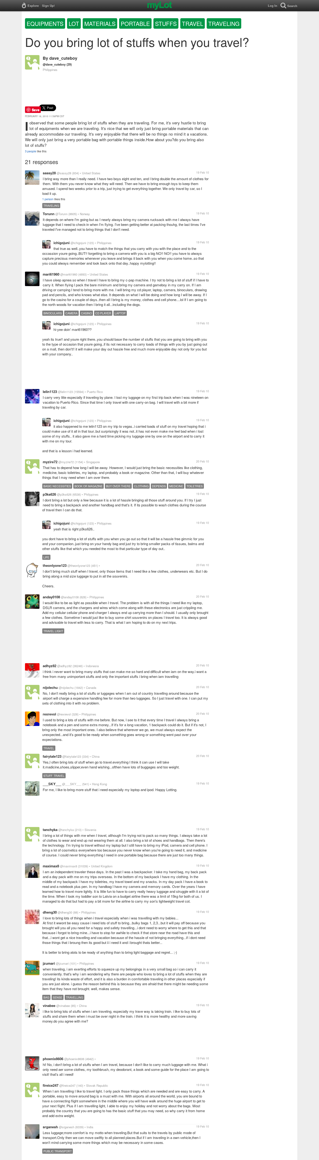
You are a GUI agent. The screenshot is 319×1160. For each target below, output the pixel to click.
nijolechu (50, 687)
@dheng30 (65, 912)
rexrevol (49, 714)
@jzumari (62, 963)
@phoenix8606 (74, 1059)
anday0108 (51, 596)
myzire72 (50, 461)
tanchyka (50, 829)
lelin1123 (50, 391)
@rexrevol (64, 714)
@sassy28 (64, 173)
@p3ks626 (64, 494)
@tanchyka (66, 829)
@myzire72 (66, 462)
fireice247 (50, 1085)
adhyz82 (49, 665)
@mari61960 (68, 274)
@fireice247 (67, 1085)
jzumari (49, 963)
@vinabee (63, 1005)
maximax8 (51, 866)
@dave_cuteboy (54, 64)
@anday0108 (70, 597)
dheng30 (50, 912)
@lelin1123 (65, 391)
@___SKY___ (71, 784)
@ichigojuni (78, 243)
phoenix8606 (53, 1058)
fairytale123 (52, 756)
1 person (47, 199)
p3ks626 (49, 494)
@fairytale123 (71, 756)
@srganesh (66, 1127)
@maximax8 (68, 866)
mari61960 (51, 274)
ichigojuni (61, 242)
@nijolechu (66, 687)
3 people (30, 151)
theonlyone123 (55, 565)
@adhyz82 (64, 666)
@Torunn (61, 214)
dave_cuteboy (63, 58)
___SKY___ (52, 783)
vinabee (49, 1005)
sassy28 (49, 172)
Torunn (48, 213)
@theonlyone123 (78, 565)
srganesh (50, 1126)
